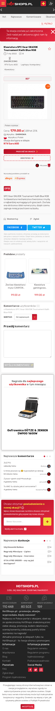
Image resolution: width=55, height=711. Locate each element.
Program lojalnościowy (14, 677)
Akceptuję (27, 706)
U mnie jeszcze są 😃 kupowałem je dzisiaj (23, 471)
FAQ (4, 669)
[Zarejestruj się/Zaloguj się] (51, 3)
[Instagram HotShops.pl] (41, 670)
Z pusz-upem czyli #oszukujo (17, 478)
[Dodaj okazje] (43, 3)
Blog (4, 656)
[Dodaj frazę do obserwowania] (47, 521)
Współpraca (8, 652)
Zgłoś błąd (7, 673)
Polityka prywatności (38, 660)
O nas (5, 648)
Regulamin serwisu (37, 648)
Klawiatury (9, 69)
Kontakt (6, 660)
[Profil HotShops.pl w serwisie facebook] (30, 670)
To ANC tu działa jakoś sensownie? (20, 486)
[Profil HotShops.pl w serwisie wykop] (35, 670)
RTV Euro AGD (11, 64)
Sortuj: (8, 317)
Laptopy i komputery (30, 64)
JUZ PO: (7, 463)
